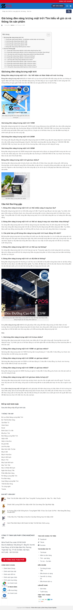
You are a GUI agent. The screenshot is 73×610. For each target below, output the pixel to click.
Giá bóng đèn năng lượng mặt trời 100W (16, 41)
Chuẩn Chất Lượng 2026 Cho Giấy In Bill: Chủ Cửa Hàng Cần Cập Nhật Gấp (30, 504)
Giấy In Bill (4, 438)
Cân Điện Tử (5, 422)
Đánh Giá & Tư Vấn (7, 430)
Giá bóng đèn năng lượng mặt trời (13, 37)
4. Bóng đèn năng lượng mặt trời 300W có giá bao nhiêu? (21, 65)
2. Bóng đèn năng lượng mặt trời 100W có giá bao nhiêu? (21, 61)
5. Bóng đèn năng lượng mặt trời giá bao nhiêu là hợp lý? (22, 67)
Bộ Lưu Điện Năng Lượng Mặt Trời (12, 417)
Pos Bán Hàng (5, 478)
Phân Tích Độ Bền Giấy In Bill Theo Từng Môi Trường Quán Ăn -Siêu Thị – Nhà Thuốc (34, 498)
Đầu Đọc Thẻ (5, 433)
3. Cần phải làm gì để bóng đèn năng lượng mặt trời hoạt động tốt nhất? (25, 54)
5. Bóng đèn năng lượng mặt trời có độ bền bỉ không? (20, 57)
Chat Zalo (4, 591)
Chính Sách (5, 425)
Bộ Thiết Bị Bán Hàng (8, 420)
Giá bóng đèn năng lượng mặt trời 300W (16, 44)
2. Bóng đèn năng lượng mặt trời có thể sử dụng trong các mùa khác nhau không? (28, 52)
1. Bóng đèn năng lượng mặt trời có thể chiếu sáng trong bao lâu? (23, 50)
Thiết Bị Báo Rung (7, 484)
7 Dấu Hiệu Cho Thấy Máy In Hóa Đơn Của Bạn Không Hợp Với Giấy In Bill (30, 517)
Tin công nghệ (5, 486)
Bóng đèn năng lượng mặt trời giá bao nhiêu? (18, 46)
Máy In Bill (4, 452)
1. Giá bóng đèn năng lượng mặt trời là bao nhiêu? (19, 59)
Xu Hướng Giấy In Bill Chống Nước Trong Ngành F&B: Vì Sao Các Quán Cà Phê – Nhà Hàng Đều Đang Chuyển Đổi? (38, 511)
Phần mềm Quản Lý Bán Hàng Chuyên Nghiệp (43, 607)
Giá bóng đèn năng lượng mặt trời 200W (16, 43)
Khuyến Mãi (5, 444)
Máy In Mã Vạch (6, 457)
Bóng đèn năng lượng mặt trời (12, 78)
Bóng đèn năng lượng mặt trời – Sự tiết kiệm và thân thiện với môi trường (25, 39)
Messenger (4, 597)
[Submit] (69, 11)
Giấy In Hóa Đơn (6, 441)
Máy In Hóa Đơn (6, 454)
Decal (3, 428)
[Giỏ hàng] (71, 6)
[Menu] (67, 6)
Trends (3, 489)
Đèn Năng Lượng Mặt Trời (9, 436)
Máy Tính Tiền (5, 465)
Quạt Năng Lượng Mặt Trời (9, 481)
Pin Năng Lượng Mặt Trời (9, 476)
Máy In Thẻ (4, 460)
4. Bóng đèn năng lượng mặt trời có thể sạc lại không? (20, 56)
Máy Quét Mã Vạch (7, 462)
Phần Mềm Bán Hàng (7, 473)
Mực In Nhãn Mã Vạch (8, 468)
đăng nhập (11, 407)
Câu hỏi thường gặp (9, 48)
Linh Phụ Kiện (5, 446)
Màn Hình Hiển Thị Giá (8, 449)
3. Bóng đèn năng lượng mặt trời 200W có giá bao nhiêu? (21, 63)
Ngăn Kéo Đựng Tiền (7, 470)
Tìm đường (4, 585)
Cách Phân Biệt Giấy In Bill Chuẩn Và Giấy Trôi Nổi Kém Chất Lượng (28, 523)
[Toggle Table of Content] (47, 34)
